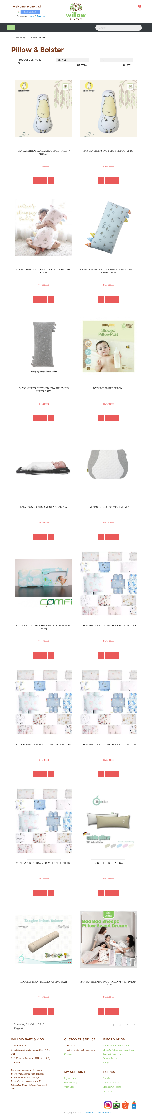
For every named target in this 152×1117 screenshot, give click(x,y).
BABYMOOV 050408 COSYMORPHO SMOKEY (43, 507)
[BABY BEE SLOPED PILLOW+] (108, 346)
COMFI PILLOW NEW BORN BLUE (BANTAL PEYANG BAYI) (43, 627)
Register (41, 16)
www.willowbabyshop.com (97, 1112)
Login (31, 16)
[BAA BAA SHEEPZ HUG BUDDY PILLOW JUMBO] (108, 108)
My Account (70, 1078)
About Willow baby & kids (116, 1045)
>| (134, 1024)
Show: (127, 65)
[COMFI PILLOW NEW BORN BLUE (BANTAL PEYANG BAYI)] (43, 583)
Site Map (107, 1091)
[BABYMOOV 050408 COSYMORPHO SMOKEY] (43, 465)
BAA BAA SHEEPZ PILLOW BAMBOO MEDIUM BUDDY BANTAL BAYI (108, 271)
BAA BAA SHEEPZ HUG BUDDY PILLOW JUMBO (108, 151)
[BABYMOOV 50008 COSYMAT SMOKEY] (108, 465)
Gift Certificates (111, 1082)
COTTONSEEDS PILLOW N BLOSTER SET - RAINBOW (43, 744)
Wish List (69, 1086)
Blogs (106, 1062)
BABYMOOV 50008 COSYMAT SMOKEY (108, 507)
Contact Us (69, 1054)
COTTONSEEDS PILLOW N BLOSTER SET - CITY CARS (108, 625)
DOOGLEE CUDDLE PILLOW (108, 863)
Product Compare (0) (29, 61)
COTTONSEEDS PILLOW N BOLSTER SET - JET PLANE (43, 863)
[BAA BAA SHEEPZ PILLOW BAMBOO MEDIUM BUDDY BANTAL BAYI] (108, 227)
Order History (71, 1082)
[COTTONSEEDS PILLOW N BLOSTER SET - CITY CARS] (108, 583)
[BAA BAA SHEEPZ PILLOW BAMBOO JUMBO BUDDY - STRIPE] (43, 227)
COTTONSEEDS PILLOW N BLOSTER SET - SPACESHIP (108, 744)
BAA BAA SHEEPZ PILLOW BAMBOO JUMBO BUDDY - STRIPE (43, 271)
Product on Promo (112, 1086)
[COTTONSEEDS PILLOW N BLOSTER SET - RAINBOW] (43, 702)
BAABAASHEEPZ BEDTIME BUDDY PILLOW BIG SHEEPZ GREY (44, 390)
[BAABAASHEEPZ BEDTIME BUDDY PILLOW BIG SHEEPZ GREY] (43, 346)
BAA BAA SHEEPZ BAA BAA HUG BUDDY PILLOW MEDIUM (44, 152)
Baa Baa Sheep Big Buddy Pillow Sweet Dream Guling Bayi (108, 983)
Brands (106, 1078)
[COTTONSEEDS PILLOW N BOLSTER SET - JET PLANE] (43, 821)
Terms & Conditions (113, 1054)
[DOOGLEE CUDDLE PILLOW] (108, 821)
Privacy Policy (110, 1058)
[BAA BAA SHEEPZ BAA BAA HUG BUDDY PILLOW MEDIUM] (43, 108)
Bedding (20, 37)
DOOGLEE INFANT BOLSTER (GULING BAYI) (43, 982)
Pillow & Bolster (36, 37)
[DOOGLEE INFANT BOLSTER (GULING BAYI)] (43, 939)
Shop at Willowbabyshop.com (118, 1049)
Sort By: (82, 65)
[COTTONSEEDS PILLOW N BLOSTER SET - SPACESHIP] (108, 702)
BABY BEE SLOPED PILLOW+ (108, 388)
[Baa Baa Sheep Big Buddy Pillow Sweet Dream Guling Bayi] (108, 939)
